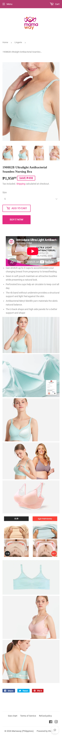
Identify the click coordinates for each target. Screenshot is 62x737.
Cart (57, 4)
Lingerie (18, 42)
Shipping (20, 183)
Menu (9, 4)
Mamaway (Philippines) (23, 731)
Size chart (12, 716)
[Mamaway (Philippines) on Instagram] (56, 722)
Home (5, 42)
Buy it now (16, 219)
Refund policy (45, 716)
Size (4, 192)
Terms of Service (28, 716)
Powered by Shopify (46, 731)
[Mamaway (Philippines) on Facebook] (50, 722)
